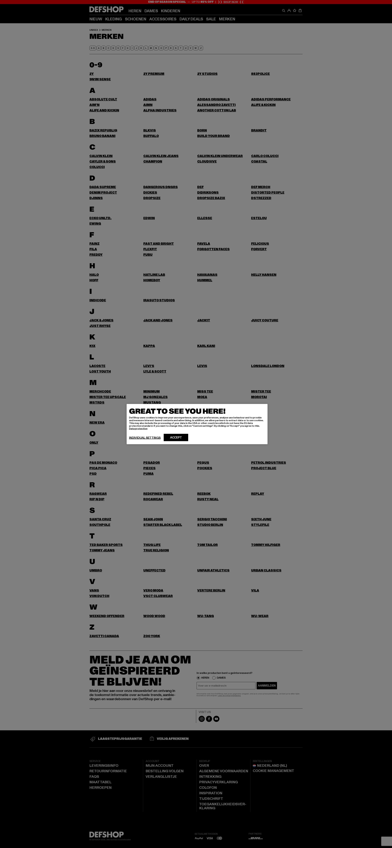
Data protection (138, 428)
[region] (197, 424)
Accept (176, 437)
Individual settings (145, 438)
